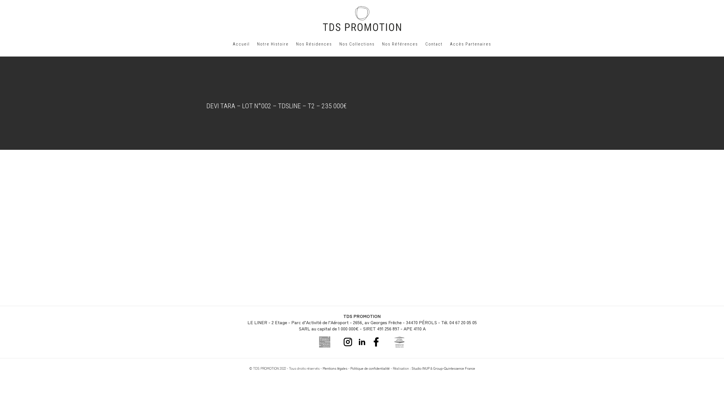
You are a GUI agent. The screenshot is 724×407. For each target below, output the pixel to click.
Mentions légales (335, 368)
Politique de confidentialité (370, 368)
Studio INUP (420, 368)
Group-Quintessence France (454, 368)
